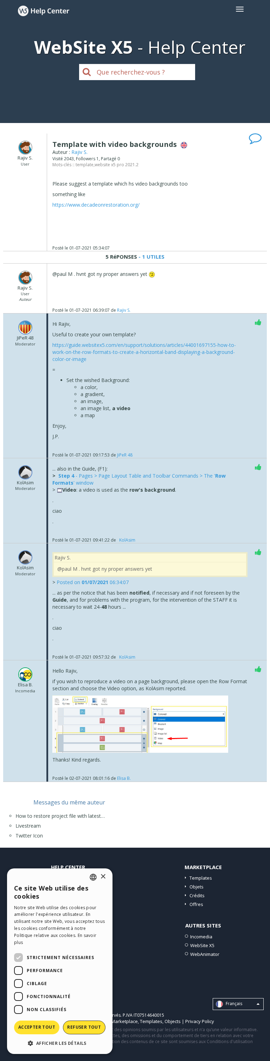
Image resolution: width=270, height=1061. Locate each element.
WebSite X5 (202, 945)
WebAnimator (204, 954)
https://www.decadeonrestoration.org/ (96, 204)
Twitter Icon (29, 835)
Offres (196, 904)
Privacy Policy (199, 1021)
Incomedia (201, 936)
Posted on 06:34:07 (93, 582)
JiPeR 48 (125, 455)
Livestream (28, 825)
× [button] (102, 876)
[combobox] (93, 877)
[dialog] (59, 961)
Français (233, 1004)
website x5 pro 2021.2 (117, 165)
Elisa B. (124, 778)
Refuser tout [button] (84, 1027)
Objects (173, 1021)
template (85, 165)
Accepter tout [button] (36, 1027)
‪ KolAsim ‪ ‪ (127, 540)
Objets (196, 887)
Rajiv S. (79, 152)
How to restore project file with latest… (60, 816)
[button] (59, 1043)
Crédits (197, 895)
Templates (200, 878)
